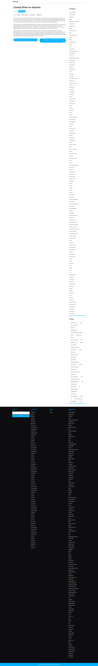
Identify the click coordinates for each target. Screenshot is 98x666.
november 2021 (34, 508)
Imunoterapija (71, 92)
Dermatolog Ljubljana (73, 51)
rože (81, 376)
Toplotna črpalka (72, 274)
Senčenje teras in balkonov (74, 229)
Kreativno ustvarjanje (73, 117)
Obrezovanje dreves (73, 158)
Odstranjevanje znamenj (73, 165)
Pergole (70, 187)
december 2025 (34, 427)
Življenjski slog (72, 306)
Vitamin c (71, 290)
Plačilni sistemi (72, 194)
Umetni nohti (71, 279)
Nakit (70, 146)
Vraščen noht (71, 292)
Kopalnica (71, 110)
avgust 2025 (33, 434)
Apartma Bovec (72, 14)
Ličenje (70, 126)
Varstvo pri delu (72, 283)
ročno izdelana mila (74, 376)
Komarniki (71, 108)
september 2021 (34, 510)
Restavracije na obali (73, 222)
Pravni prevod (72, 201)
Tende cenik (71, 263)
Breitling (70, 39)
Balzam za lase (72, 26)
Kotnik (69, 495)
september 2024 (34, 451)
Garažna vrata (72, 80)
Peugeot (70, 190)
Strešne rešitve (72, 256)
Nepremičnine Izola (73, 153)
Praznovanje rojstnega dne (74, 203)
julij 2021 (32, 514)
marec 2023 (33, 482)
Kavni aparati (71, 101)
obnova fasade (73, 357)
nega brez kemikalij (74, 354)
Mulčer (70, 142)
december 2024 (34, 447)
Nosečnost (71, 156)
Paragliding (71, 181)
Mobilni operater (72, 140)
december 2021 (34, 506)
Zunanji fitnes (22, 11)
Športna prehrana (72, 247)
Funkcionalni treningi (73, 78)
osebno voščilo (73, 364)
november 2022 (34, 488)
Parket (70, 185)
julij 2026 (32, 414)
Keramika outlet (72, 103)
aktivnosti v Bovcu (74, 322)
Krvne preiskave (72, 119)
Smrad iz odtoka (72, 235)
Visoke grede (71, 286)
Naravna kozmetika (73, 149)
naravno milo (73, 352)
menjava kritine (73, 349)
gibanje (72, 337)
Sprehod (70, 251)
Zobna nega (71, 308)
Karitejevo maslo (72, 99)
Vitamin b (71, 288)
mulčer (80, 349)
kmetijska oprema (74, 342)
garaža (72, 335)
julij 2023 (32, 475)
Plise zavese (71, 197)
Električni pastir (72, 60)
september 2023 (34, 471)
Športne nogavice (72, 249)
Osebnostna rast (72, 178)
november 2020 (34, 529)
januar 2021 (33, 525)
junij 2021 (32, 516)
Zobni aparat (71, 311)
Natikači (70, 151)
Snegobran (71, 242)
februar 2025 (33, 445)
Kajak (70, 96)
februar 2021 (33, 523)
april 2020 (33, 540)
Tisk (70, 272)
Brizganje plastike (72, 42)
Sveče (70, 260)
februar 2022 (33, 503)
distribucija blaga (74, 330)
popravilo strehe (74, 369)
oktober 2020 (33, 531)
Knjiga (70, 105)
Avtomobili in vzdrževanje (74, 21)
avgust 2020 (33, 534)
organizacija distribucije (75, 362)
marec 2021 (33, 521)
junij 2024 (32, 456)
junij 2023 (32, 477)
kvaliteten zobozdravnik (75, 347)
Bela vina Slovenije (72, 30)
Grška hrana (71, 87)
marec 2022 (33, 501)
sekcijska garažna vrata (75, 379)
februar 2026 (33, 423)
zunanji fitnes (39, 14)
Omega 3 (71, 169)
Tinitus (70, 270)
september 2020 (34, 532)
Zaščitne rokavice (71, 647)
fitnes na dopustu (25, 14)
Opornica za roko (71, 542)
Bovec (81, 322)
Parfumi (70, 183)
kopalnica (81, 342)
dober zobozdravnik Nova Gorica (77, 332)
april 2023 (33, 481)
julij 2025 (32, 436)
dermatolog (73, 327)
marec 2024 (33, 462)
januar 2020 (33, 542)
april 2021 (33, 519)
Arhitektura (71, 16)
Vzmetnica (71, 299)
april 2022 (33, 499)
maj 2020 (32, 538)
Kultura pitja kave (72, 121)
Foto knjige (71, 76)
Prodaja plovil (71, 213)
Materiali (70, 135)
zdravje (81, 401)
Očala (70, 162)
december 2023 (34, 468)
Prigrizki (70, 210)
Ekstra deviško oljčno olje (73, 449)
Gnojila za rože (72, 85)
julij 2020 (32, 536)
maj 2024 (32, 458)
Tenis (70, 265)
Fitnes (70, 71)
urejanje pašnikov (74, 391)
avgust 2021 (33, 512)
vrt (71, 398)
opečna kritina (73, 359)
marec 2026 (33, 421)
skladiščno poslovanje (75, 381)
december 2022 (34, 486)
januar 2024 (33, 466)
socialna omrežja (74, 384)
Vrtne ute (71, 297)
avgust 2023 (33, 473)
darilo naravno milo (74, 325)
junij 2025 (32, 438)
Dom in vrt (71, 55)
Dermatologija (71, 53)
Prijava (51, 412)
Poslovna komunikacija (73, 199)
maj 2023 (32, 479)
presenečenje (73, 374)
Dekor (70, 46)
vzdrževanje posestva (78, 398)
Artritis (70, 19)
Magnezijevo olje (72, 133)
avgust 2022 (33, 492)
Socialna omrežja (72, 244)
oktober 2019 (33, 544)
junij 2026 (32, 416)
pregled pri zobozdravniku (75, 371)
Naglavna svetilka (72, 144)
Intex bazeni (71, 94)
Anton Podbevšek (72, 12)
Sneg (70, 240)
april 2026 (33, 419)
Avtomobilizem (72, 23)
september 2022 (34, 490)
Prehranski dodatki (72, 208)
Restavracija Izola (72, 219)
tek (79, 386)
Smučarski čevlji (72, 238)
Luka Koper (71, 130)
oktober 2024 (33, 449)
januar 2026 (33, 425)
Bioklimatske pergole (73, 35)
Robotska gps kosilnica (73, 224)
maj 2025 (32, 440)
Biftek (70, 32)
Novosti (15, 1)
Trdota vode (71, 276)
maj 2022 (32, 497)
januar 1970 (33, 547)
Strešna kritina (72, 254)
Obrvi (70, 160)
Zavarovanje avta (72, 304)
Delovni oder (71, 48)
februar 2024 (33, 464)
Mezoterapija (71, 137)
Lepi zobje (71, 124)
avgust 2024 (33, 453)
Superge (70, 258)
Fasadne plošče (72, 69)
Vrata (70, 295)
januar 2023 (33, 484)
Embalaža (71, 67)
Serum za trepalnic (72, 231)
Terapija (70, 267)
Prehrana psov (72, 206)
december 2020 (34, 527)
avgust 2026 (33, 412)
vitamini (81, 396)
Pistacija (70, 192)
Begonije (71, 28)
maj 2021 (32, 518)
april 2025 (33, 442)
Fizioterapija (71, 73)
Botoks (70, 37)
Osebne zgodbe (72, 176)
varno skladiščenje (74, 396)
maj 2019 (32, 545)
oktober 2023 (33, 469)
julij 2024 (32, 455)
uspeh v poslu (73, 393)
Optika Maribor (72, 174)
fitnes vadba (32, 14)
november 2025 (34, 429)
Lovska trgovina (72, 128)
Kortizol (70, 112)
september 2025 (34, 432)
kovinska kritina (73, 344)
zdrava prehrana (74, 401)
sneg (82, 381)
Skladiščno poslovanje (73, 233)
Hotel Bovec (71, 89)
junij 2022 (32, 495)
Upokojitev (71, 281)
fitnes (19, 14)
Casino (70, 44)
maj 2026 (32, 418)
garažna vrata (78, 335)
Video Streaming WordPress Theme (45, 664)
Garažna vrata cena (73, 83)
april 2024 (33, 460)
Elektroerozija (71, 64)
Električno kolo (72, 62)
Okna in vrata (71, 167)
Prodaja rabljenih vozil (73, 215)
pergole (80, 364)
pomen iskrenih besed (75, 366)
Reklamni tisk (71, 217)
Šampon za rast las (73, 226)
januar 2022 (33, 505)
